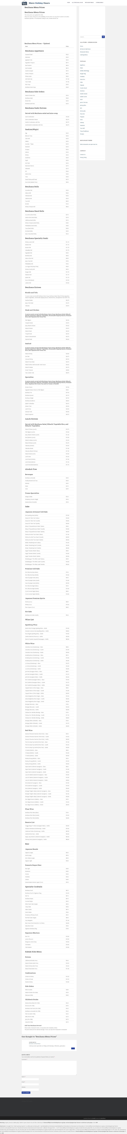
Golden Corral (83, 96)
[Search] (103, 37)
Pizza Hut (82, 114)
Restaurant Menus (89, 2)
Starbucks (82, 125)
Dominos (82, 91)
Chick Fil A (82, 79)
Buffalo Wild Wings (84, 70)
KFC (81, 108)
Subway (82, 122)
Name (23, 1076)
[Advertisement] (49, 30)
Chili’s (81, 82)
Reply (73, 1048)
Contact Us (82, 154)
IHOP (81, 99)
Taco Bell (82, 128)
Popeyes (82, 116)
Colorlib (93, 1118)
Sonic (81, 119)
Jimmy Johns (83, 105)
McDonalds (83, 111)
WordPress (103, 1118)
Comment (24, 1059)
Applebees (82, 65)
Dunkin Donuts (83, 93)
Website (23, 1087)
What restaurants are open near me (88, 144)
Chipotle (82, 85)
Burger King (83, 73)
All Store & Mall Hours (77, 2)
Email (23, 1082)
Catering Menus (99, 2)
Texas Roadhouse (84, 131)
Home (68, 2)
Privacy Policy (83, 157)
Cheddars (82, 76)
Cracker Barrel (83, 88)
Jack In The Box (84, 102)
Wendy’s (82, 134)
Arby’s (81, 68)
